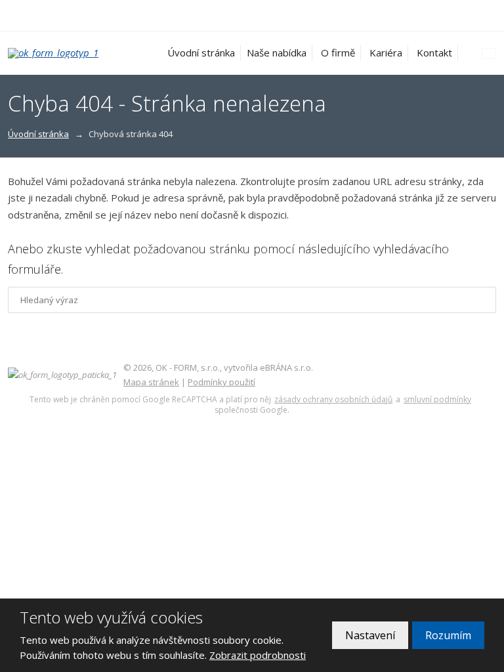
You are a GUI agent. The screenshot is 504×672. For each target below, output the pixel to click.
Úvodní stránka (201, 52)
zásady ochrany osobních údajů (333, 399)
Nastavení (370, 635)
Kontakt (434, 52)
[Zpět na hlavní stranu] (63, 53)
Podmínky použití (221, 382)
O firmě (338, 52)
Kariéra (385, 52)
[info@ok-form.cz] (27, 15)
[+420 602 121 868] (13, 15)
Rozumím (448, 635)
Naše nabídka (276, 52)
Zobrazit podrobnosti (257, 655)
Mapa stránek (151, 382)
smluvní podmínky (437, 399)
